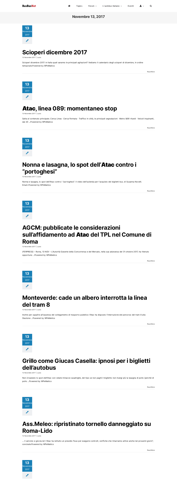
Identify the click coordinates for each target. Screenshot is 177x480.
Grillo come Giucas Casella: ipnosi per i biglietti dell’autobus (86, 364)
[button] (151, 6)
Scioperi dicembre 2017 (54, 52)
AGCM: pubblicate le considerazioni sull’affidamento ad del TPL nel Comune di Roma (86, 234)
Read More (151, 72)
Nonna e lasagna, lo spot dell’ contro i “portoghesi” (79, 168)
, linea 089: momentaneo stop (69, 108)
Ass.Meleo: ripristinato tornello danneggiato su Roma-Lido (86, 427)
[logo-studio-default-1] (29, 5)
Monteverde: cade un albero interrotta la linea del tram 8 (84, 301)
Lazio (39, 57)
